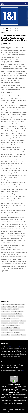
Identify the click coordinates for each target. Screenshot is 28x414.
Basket (4, 309)
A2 (23, 304)
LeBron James (6, 321)
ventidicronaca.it (18, 388)
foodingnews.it (14, 405)
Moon (22, 323)
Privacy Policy (8, 411)
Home (4, 409)
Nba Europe (11, 325)
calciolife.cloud (5, 386)
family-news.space (13, 396)
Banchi (21, 307)
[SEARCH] (26, 3)
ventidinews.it (14, 389)
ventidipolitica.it (23, 389)
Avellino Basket (13, 307)
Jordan (10, 318)
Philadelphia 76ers (7, 328)
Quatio (23, 370)
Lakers (16, 318)
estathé (21, 311)
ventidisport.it (23, 391)
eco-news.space (15, 394)
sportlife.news (22, 400)
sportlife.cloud (9, 388)
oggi (18, 325)
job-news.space (22, 396)
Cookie (15, 411)
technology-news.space (8, 402)
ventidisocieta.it (5, 391)
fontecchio (12, 316)
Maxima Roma (14, 323)
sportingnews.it (22, 386)
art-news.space (6, 394)
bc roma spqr (6, 311)
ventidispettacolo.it (14, 391)
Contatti (21, 411)
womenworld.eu (20, 403)
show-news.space (13, 400)
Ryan (4, 332)
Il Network (10, 409)
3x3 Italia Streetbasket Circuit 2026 (11, 304)
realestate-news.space (15, 399)
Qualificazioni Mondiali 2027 (18, 330)
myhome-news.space (17, 397)
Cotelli (14, 311)
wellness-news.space (9, 403)
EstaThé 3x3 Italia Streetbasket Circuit (12, 314)
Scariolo (10, 332)
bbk (10, 309)
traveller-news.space (20, 402)
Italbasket (20, 316)
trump (23, 335)
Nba (4, 325)
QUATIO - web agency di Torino (15, 346)
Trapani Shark (6, 335)
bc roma (16, 309)
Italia (4, 318)
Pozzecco (5, 330)
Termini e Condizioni (19, 409)
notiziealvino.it (13, 386)
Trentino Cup (16, 335)
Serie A (17, 332)
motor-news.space (6, 397)
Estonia (4, 316)
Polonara (17, 328)
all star (4, 307)
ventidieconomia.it (5, 389)
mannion (5, 323)
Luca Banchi (16, 321)
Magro (23, 321)
